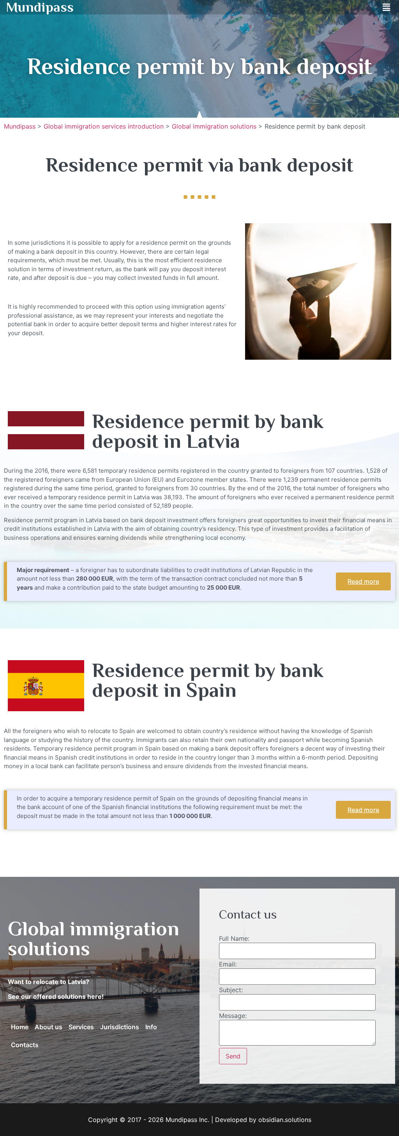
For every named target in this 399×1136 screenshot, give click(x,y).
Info (151, 1027)
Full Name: (234, 938)
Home (19, 1027)
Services (81, 1027)
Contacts (25, 1045)
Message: (233, 1015)
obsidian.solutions (284, 1120)
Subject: (231, 990)
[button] (386, 7)
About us (48, 1027)
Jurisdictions (119, 1027)
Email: (228, 964)
